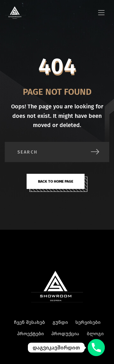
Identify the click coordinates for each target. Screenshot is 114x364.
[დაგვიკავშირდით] (96, 347)
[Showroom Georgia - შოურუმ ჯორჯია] (15, 12)
